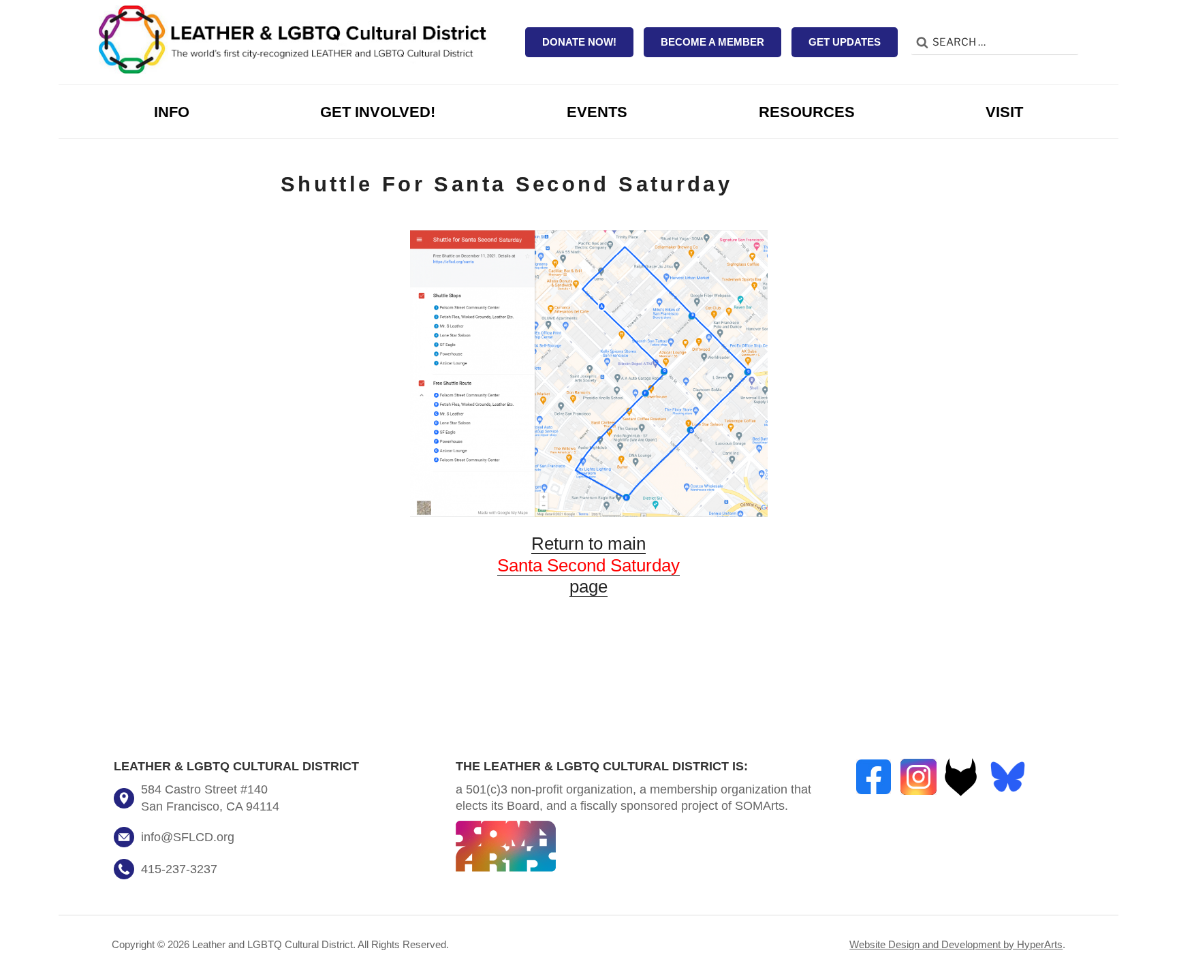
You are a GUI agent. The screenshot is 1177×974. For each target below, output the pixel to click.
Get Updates (845, 42)
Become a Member (712, 42)
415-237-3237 (179, 869)
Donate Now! (579, 42)
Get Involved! (377, 112)
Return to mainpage (588, 565)
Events (597, 112)
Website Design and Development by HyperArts (956, 944)
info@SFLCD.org (187, 837)
